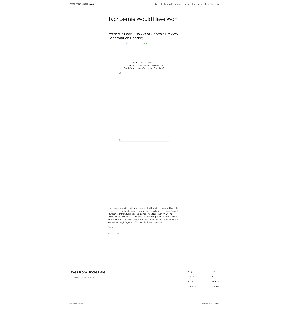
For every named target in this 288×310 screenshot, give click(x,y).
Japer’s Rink (152, 68)
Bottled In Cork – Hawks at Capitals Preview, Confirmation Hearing (143, 36)
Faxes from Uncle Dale (81, 4)
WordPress (215, 303)
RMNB (161, 68)
